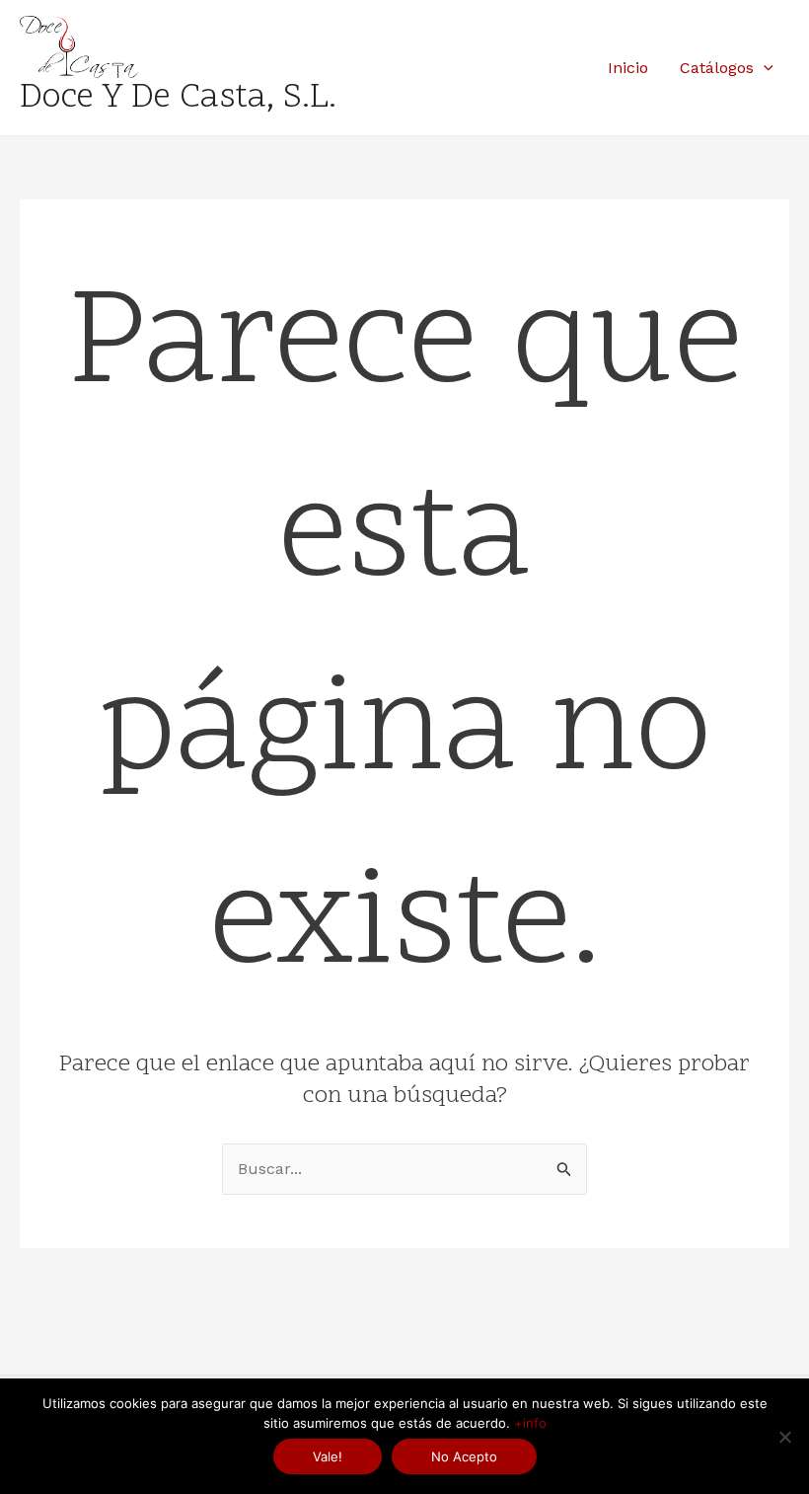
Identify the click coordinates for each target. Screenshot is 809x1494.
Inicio (628, 67)
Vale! (327, 1456)
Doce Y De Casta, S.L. (178, 98)
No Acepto (464, 1456)
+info (530, 1423)
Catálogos (717, 67)
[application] (763, 68)
